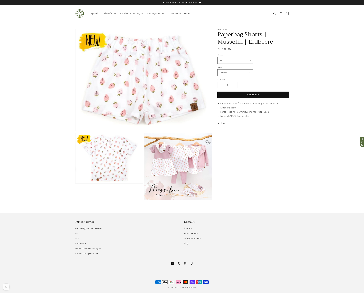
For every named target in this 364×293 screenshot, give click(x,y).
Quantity (221, 79)
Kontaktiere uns (191, 233)
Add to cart (253, 95)
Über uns (188, 228)
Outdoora (177, 287)
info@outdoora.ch (192, 238)
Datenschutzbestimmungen (88, 249)
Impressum (80, 243)
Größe (220, 55)
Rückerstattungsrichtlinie (86, 253)
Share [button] (223, 123)
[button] (275, 13)
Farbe (220, 67)
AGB (77, 238)
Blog (186, 243)
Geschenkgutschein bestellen (88, 228)
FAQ (77, 233)
